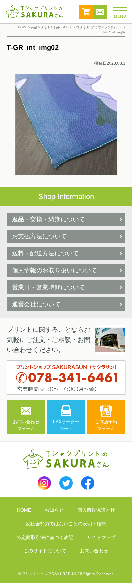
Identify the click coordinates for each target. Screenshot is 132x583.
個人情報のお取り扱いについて (54, 270)
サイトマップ (101, 537)
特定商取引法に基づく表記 (45, 537)
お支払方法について (39, 236)
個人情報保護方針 (96, 510)
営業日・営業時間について (48, 287)
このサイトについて (45, 550)
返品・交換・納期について (48, 219)
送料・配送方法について (45, 253)
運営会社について (36, 304)
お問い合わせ (100, 12)
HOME (24, 510)
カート (86, 12)
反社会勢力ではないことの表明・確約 (66, 523)
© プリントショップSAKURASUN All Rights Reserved (66, 574)
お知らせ (54, 510)
